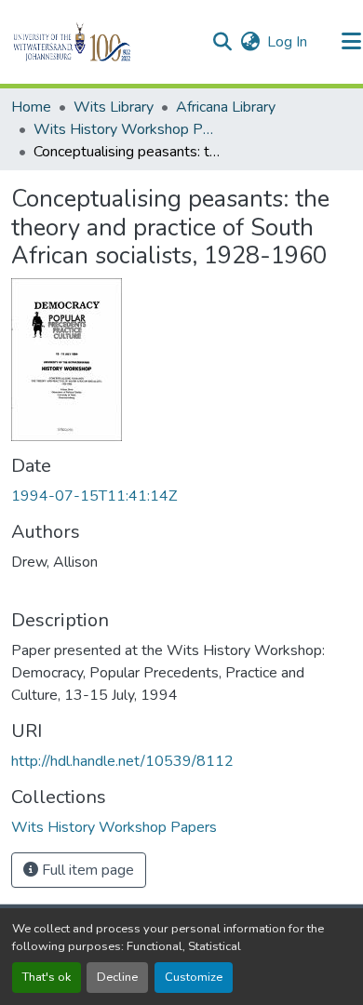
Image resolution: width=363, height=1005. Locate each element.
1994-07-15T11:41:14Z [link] (94, 496)
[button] (103, 42)
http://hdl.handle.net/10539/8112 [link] (122, 761)
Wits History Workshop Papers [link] (127, 129)
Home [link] (31, 107)
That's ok (46, 977)
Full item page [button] (86, 870)
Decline (117, 977)
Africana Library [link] (226, 107)
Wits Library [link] (114, 107)
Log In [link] (287, 42)
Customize (193, 977)
